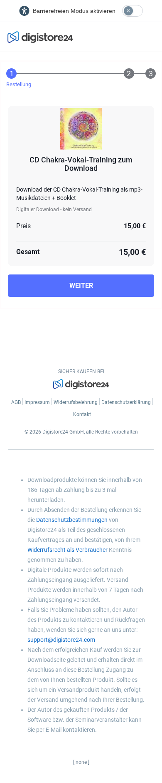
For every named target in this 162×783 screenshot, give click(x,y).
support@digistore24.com (61, 639)
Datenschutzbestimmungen (72, 519)
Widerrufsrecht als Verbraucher (67, 549)
